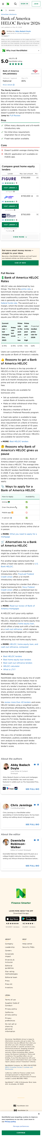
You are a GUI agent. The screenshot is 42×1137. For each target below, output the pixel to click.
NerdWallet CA (23, 1110)
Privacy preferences (10, 1019)
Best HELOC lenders (19, 441)
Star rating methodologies (11, 973)
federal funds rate (9, 303)
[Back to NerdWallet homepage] (1, 10)
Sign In (24, 4)
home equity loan (26, 623)
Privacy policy (11, 1009)
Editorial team (11, 977)
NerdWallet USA (22, 1106)
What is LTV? (9, 669)
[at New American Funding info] (13, 231)
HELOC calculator (11, 666)
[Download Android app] (29, 918)
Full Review (15, 115)
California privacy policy (11, 1013)
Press (7, 981)
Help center (27, 944)
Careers (8, 950)
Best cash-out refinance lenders (17, 663)
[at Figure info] (14, 192)
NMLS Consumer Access (13, 1067)
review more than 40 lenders (18, 702)
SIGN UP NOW (20, 263)
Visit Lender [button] (9, 188)
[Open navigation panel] (3, 4)
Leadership (9, 947)
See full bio (32, 789)
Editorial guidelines (9, 967)
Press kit (8, 984)
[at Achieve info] (14, 210)
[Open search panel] (15, 4)
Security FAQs (28, 947)
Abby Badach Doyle (23, 31)
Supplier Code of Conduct (12, 1004)
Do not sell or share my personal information (11, 1027)
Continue (21, 1133)
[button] (20, 237)
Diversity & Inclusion (9, 961)
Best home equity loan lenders (17, 660)
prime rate (26, 289)
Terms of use (10, 1000)
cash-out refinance (13, 629)
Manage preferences (21, 1126)
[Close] (38, 1113)
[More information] (16, 58)
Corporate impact (9, 955)
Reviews (12, 10)
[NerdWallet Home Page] (8, 4)
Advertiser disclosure (9, 14)
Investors (9, 987)
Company (9, 944)
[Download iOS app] (12, 918)
